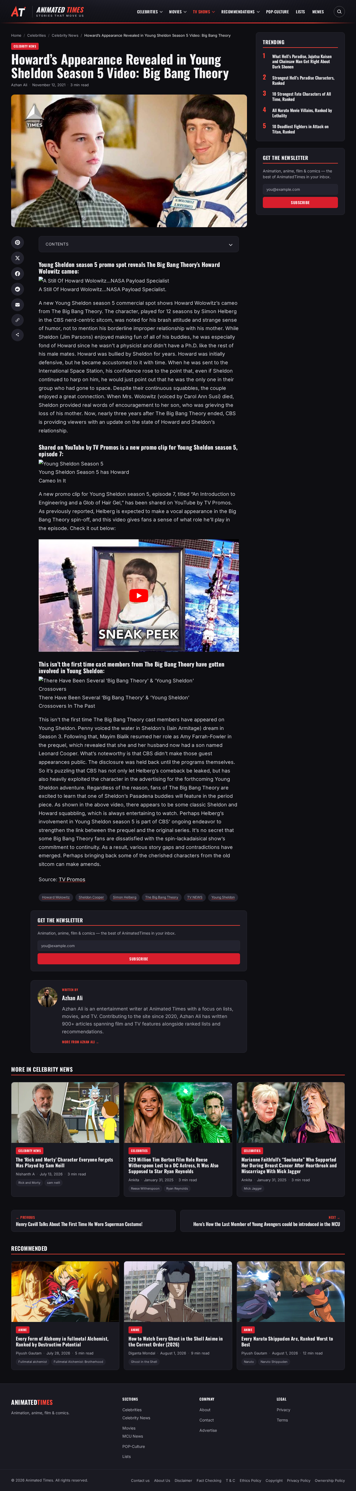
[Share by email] (17, 304)
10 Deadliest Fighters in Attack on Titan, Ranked (300, 129)
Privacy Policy (298, 1480)
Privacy (283, 1409)
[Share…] (17, 335)
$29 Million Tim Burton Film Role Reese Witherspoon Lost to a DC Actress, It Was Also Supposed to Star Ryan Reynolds (173, 1165)
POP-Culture (277, 11)
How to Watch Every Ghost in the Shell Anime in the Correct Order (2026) (175, 1341)
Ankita (133, 1180)
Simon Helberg (124, 897)
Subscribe (138, 959)
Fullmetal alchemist (32, 1362)
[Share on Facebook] (17, 273)
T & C (230, 1480)
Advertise (208, 1430)
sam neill (53, 1183)
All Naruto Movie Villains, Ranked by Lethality (302, 113)
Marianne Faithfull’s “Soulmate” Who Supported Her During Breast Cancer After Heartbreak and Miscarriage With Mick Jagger (289, 1165)
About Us (162, 1480)
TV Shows (201, 11)
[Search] (339, 11)
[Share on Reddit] (17, 289)
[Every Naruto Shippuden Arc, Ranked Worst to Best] (291, 1291)
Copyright (274, 1480)
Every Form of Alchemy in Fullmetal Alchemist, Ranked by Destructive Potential (62, 1341)
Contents (57, 244)
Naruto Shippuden (274, 1362)
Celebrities (147, 11)
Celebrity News (65, 35)
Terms (282, 1420)
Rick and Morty (29, 1183)
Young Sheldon (223, 897)
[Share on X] (17, 258)
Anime (22, 1329)
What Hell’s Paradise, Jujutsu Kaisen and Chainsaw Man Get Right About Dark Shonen (302, 61)
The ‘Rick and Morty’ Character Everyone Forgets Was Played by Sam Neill (64, 1162)
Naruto (249, 1362)
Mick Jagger (253, 1188)
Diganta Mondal (141, 1353)
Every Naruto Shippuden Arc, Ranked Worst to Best (287, 1341)
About (205, 1409)
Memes (318, 11)
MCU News (132, 1436)
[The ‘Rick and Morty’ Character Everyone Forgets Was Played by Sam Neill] (65, 1112)
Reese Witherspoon (145, 1188)
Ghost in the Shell (144, 1362)
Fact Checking (209, 1480)
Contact (206, 1420)
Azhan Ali (19, 85)
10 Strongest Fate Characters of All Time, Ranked (301, 96)
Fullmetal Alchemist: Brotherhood (78, 1362)
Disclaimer (183, 1480)
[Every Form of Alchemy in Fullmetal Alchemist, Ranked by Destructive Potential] (65, 1291)
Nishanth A (25, 1174)
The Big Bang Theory (161, 897)
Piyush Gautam (28, 1353)
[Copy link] (17, 320)
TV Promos (72, 879)
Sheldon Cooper (91, 897)
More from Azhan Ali (80, 1041)
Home (16, 35)
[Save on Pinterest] (17, 242)
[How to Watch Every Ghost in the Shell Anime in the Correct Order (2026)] (178, 1291)
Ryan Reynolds (177, 1188)
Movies (175, 11)
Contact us (140, 1480)
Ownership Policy (330, 1480)
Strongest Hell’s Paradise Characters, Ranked (303, 80)
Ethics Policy (250, 1480)
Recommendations (238, 11)
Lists (300, 11)
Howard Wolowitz (56, 897)
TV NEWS (194, 897)
